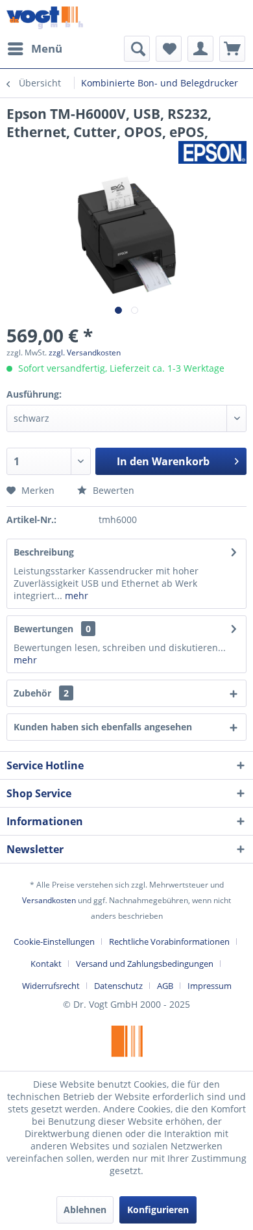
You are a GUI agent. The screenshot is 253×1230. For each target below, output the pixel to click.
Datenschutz (118, 986)
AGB (165, 986)
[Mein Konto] (200, 49)
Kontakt (46, 963)
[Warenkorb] (232, 49)
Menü (46, 48)
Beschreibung (44, 552)
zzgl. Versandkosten (85, 352)
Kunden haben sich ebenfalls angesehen (103, 727)
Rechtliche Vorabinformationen (169, 941)
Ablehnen (85, 1209)
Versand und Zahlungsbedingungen (144, 963)
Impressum (209, 986)
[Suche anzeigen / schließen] (137, 49)
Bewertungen (43, 628)
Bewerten (112, 490)
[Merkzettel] (169, 49)
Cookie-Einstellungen (54, 941)
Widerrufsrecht (51, 986)
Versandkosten (49, 900)
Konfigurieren (158, 1209)
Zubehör (41, 693)
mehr (75, 595)
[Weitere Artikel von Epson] (212, 152)
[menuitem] (34, 49)
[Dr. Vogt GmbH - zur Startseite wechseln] (44, 17)
